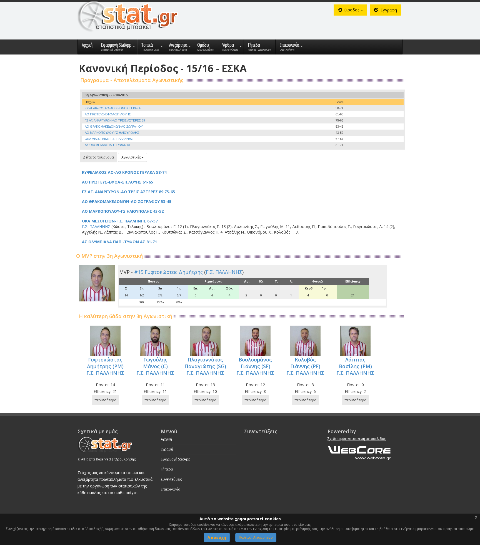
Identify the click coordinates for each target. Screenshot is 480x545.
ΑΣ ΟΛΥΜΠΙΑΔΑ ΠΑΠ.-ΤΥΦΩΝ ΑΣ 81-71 (119, 241)
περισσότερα (105, 400)
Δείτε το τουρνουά (98, 157)
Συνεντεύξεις (171, 479)
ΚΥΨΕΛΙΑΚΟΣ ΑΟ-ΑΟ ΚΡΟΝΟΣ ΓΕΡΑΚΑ (113, 108)
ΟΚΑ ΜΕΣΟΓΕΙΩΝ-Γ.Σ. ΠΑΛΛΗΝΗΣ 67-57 (120, 221)
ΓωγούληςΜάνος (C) (155, 363)
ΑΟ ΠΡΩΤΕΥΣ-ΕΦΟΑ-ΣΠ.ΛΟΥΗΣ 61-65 (117, 182)
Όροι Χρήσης (125, 459)
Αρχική (166, 439)
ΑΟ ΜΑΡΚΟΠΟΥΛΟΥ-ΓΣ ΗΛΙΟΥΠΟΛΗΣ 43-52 (123, 211)
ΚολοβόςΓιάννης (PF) (305, 363)
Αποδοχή (217, 537)
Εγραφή (167, 449)
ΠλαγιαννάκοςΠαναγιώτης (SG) (205, 363)
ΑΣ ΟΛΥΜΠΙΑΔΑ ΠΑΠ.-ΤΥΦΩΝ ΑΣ (108, 145)
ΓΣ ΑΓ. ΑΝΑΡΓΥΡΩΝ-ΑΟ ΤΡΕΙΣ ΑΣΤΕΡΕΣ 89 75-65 (128, 191)
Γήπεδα (167, 469)
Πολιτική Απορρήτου (256, 537)
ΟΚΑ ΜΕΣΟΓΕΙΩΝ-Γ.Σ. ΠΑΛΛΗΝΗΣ (109, 138)
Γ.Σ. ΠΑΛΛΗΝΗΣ (224, 272)
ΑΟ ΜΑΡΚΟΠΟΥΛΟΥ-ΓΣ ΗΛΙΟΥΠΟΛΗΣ (112, 132)
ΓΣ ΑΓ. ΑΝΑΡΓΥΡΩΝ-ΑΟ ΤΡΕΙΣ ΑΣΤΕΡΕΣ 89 (115, 120)
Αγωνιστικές (131, 157)
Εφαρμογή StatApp (176, 459)
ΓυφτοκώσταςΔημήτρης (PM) (105, 363)
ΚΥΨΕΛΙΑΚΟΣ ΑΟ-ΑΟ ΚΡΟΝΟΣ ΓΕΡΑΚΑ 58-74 (124, 172)
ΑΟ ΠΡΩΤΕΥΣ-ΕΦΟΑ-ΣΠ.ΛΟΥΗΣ (108, 114)
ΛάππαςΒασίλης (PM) (355, 363)
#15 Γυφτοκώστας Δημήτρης (168, 272)
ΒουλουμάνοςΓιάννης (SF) (255, 363)
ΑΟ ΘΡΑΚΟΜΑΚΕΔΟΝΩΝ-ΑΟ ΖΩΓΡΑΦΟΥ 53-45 (126, 201)
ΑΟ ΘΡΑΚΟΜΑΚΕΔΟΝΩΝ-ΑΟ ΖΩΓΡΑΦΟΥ (114, 126)
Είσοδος (351, 10)
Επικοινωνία (170, 489)
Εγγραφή (388, 10)
